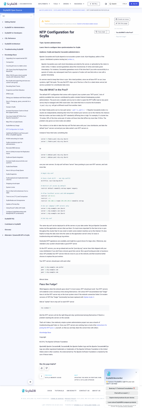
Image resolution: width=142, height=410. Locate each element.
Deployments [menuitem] (43, 4)
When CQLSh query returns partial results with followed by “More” (16, 76)
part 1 (75, 110)
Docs (50, 390)
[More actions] (107, 31)
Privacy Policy (70, 398)
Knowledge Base (79, 10)
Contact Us (84, 390)
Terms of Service (57, 398)
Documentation (26, 3)
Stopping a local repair (13, 183)
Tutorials (59, 390)
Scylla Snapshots (11, 174)
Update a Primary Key (12, 204)
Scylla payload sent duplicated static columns (17, 178)
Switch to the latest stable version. (87, 24)
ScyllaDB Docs (47, 10)
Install (95, 4)
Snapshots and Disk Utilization (15, 90)
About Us (96, 390)
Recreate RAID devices (13, 148)
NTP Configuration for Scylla (14, 129)
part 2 (81, 110)
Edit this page (122, 23)
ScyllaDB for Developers (13, 33)
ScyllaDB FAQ (9, 219)
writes (70, 59)
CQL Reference (10, 38)
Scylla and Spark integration (14, 157)
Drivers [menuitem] (66, 4)
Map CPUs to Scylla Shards (14, 122)
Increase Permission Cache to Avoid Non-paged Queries (17, 111)
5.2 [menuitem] (4, 16)
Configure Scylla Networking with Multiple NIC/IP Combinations (16, 212)
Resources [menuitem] (78, 4)
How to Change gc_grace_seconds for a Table (18, 102)
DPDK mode (9, 94)
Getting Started (10, 22)
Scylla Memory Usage (12, 125)
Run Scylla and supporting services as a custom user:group (18, 81)
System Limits (10, 187)
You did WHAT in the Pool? (124, 32)
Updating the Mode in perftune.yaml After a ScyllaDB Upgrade (17, 134)
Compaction (10, 62)
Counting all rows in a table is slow (16, 66)
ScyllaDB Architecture (12, 44)
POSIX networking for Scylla (14, 138)
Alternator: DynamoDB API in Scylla (17, 235)
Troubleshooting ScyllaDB (14, 49)
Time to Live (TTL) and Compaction (17, 196)
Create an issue (123, 19)
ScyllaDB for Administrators (15, 27)
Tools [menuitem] (55, 4)
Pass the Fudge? (121, 36)
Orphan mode (88, 297)
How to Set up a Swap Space (15, 170)
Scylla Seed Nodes (11, 166)
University (72, 390)
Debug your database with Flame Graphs (18, 97)
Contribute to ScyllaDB (13, 224)
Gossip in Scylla (10, 107)
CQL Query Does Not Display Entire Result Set (16, 70)
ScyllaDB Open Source (62, 10)
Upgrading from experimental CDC (16, 58)
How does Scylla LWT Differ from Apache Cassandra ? (16, 117)
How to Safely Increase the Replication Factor (18, 152)
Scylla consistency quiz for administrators (14, 143)
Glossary (8, 230)
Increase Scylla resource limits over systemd (17, 162)
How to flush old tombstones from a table (17, 192)
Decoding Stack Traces (13, 86)
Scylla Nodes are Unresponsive (15, 200)
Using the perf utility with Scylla (15, 208)
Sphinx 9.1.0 (78, 405)
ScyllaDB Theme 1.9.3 (92, 405)
